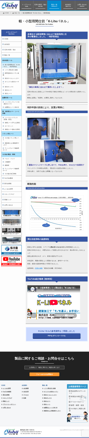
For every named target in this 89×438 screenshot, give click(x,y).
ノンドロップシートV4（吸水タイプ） (11, 103)
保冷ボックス (9, 87)
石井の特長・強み (10, 49)
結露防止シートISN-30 (12, 107)
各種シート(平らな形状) (12, 122)
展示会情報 (7, 183)
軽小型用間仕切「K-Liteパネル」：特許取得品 (11, 65)
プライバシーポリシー (9, 404)
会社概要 (26, 388)
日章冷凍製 (39, 268)
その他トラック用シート (11, 139)
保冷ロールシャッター (12, 78)
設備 (24, 398)
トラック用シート (8, 134)
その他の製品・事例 (8, 154)
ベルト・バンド (10, 158)
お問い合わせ (8, 205)
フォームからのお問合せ (44, 374)
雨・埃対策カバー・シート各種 (10, 112)
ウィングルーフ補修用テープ (11, 149)
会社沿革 (26, 391)
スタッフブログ (9, 194)
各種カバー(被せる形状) (12, 129)
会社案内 (24, 385)
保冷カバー (8, 90)
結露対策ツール (7, 97)
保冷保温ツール (7, 60)
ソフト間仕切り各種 (11, 70)
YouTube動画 (8, 178)
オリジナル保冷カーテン (11, 82)
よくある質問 (8, 189)
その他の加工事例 (10, 174)
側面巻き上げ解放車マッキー (11, 144)
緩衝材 (7, 165)
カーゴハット (9, 126)
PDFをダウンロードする (57, 336)
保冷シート (8, 93)
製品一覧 (17, 13)
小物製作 (8, 162)
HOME (7, 13)
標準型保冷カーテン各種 (11, 74)
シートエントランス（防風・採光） (10, 118)
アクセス (26, 395)
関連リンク (7, 199)
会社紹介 (7, 44)
